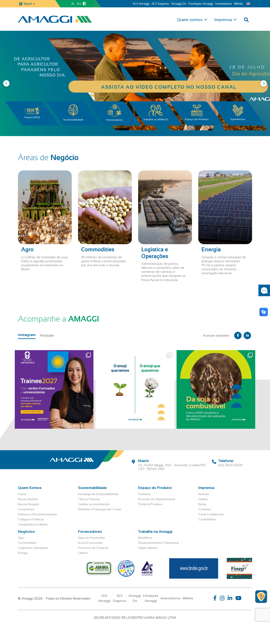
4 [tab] (132, 132)
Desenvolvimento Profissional (158, 542)
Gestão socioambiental (93, 504)
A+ (79, 3)
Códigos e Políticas (31, 519)
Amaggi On (178, 3)
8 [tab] (151, 132)
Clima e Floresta (89, 499)
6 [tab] (141, 132)
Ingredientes (238, 119)
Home (22, 494)
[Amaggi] (55, 19)
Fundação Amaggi (200, 3)
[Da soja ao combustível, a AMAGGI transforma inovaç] (216, 389)
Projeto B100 (32, 117)
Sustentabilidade (73, 119)
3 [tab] (128, 132)
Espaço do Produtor (197, 119)
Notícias (203, 494)
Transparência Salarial (32, 524)
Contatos (204, 509)
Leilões (83, 552)
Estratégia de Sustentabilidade (98, 494)
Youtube (47, 335)
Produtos (144, 494)
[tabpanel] (135, 83)
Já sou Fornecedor (90, 542)
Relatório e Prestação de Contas (99, 509)
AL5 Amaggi (141, 3)
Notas (202, 504)
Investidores (223, 3)
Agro (21, 537)
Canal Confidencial (210, 514)
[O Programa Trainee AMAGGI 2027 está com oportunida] (54, 389)
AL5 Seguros (160, 3)
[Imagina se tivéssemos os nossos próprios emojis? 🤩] (135, 389)
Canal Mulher (207, 519)
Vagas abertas (148, 547)
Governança (26, 509)
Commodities (27, 542)
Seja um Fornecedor (91, 537)
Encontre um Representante (156, 499)
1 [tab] (118, 132)
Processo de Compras (93, 547)
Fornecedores (114, 119)
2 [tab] (123, 132)
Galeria (203, 499)
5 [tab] (137, 132)
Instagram (26, 335)
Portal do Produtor (150, 504)
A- (73, 3)
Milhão (238, 3)
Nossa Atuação (28, 504)
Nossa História (28, 499)
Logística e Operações (33, 547)
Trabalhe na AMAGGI (155, 119)
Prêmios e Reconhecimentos (37, 514)
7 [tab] (146, 132)
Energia (23, 552)
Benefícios (145, 537)
